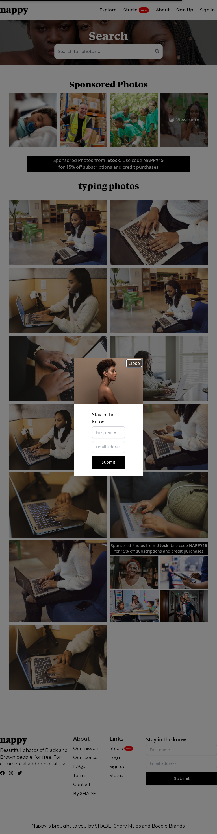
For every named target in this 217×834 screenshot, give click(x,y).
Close (134, 363)
